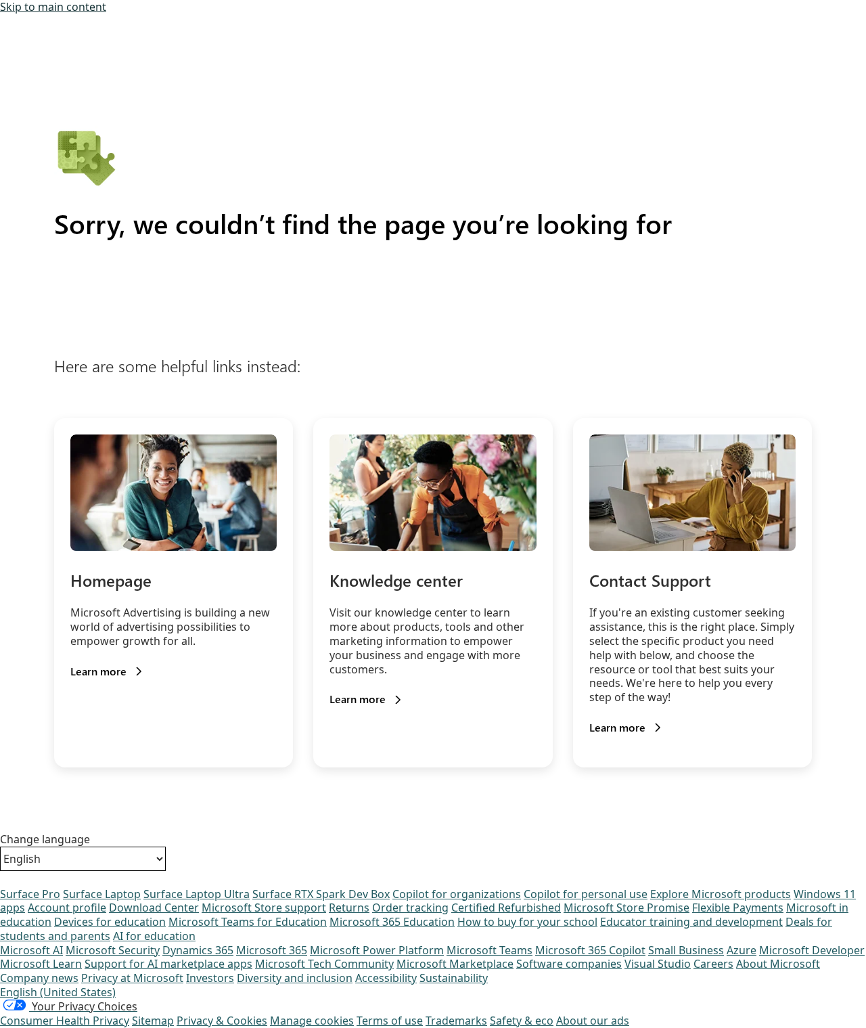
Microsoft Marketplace (455, 963)
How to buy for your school (527, 921)
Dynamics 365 (197, 950)
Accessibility (386, 977)
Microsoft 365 (271, 950)
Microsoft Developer (812, 950)
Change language (45, 839)
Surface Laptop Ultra (196, 894)
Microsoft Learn (41, 963)
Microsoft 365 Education (392, 921)
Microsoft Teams (489, 950)
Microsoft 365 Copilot (590, 950)
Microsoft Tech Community (324, 963)
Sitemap (153, 1020)
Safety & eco (521, 1020)
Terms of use (390, 1020)
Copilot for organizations (456, 894)
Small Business (686, 950)
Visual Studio (657, 963)
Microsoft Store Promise (626, 907)
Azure (741, 950)
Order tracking (410, 907)
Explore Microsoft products (720, 894)
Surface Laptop (102, 894)
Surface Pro (30, 894)
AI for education (154, 936)
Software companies (569, 963)
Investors (210, 977)
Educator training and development (691, 921)
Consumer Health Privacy (64, 1020)
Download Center (154, 907)
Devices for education (110, 921)
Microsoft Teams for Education (247, 921)
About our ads (592, 1020)
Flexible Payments (737, 907)
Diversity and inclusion (294, 977)
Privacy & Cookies (222, 1020)
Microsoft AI (31, 950)
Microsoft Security (113, 950)
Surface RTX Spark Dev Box (321, 894)
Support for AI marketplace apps (168, 963)
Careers (713, 963)
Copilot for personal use (585, 894)
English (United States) (58, 992)
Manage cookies (312, 1020)
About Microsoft (778, 963)
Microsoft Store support (264, 907)
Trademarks (456, 1020)
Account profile (67, 907)
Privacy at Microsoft (132, 977)
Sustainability (453, 977)
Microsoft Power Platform (377, 950)
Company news (39, 977)
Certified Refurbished (506, 907)
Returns (349, 907)
